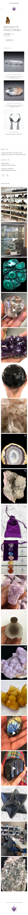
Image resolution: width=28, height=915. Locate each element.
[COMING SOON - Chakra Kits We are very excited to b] (14, 557)
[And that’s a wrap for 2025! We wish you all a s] (14, 839)
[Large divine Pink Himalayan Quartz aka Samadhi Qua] (14, 416)
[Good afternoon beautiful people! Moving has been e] (14, 204)
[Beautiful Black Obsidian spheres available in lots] (14, 380)
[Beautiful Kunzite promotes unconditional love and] (14, 592)
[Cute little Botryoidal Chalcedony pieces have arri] (14, 627)
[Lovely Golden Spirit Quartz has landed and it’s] (14, 698)
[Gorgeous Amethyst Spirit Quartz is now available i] (14, 662)
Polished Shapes (7, 35)
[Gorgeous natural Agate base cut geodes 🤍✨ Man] (14, 451)
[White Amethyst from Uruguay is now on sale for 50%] (14, 486)
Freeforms (13, 34)
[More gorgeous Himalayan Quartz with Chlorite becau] (14, 874)
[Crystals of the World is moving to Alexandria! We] (14, 239)
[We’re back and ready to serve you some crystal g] (14, 803)
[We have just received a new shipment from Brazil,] (14, 345)
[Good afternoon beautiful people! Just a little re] (14, 310)
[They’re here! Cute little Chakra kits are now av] (14, 521)
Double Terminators (10, 74)
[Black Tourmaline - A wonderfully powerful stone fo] (14, 768)
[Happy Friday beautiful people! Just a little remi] (14, 275)
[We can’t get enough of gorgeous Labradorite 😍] (14, 733)
